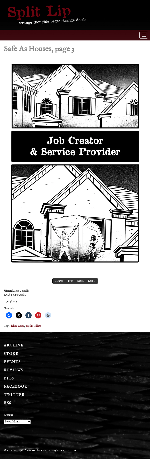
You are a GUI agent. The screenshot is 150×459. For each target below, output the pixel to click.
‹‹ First (59, 281)
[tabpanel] (75, 163)
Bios (9, 378)
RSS (7, 403)
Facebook (15, 387)
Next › (80, 281)
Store (11, 354)
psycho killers (33, 326)
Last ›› (91, 281)
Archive (13, 345)
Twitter (14, 395)
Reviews (13, 370)
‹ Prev (70, 281)
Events (12, 362)
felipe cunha (17, 326)
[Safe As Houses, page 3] (75, 163)
